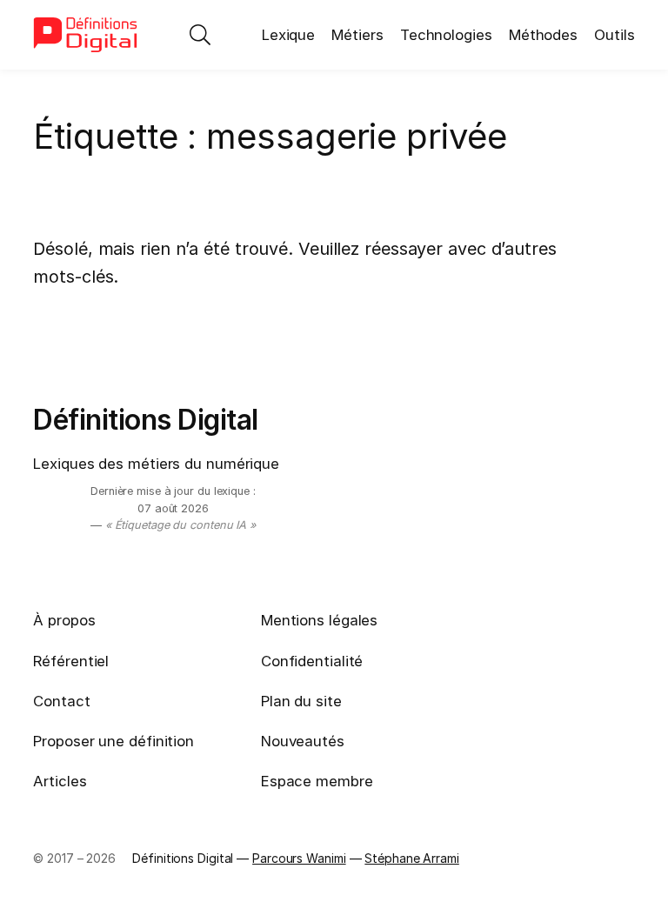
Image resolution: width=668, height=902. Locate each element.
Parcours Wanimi (299, 858)
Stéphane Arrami (411, 858)
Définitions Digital (145, 420)
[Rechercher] (200, 34)
